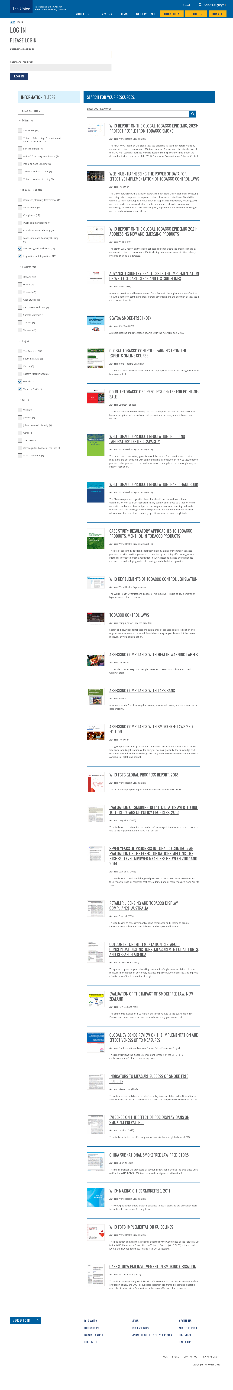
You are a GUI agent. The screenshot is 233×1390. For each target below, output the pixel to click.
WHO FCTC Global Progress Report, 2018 (143, 775)
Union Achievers (140, 1328)
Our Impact (185, 1335)
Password (21, 61)
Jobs (165, 1356)
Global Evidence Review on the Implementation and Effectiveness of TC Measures (153, 1037)
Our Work (105, 14)
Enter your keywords (99, 108)
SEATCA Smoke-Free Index (130, 318)
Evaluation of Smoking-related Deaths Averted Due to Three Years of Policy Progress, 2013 (153, 809)
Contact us (190, 1356)
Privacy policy (210, 1356)
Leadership (185, 1342)
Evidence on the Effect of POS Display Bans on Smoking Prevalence (149, 1119)
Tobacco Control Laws (129, 615)
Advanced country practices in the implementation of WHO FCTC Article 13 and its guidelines (154, 275)
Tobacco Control (93, 1335)
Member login (22, 1320)
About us (82, 14)
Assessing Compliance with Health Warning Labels (153, 654)
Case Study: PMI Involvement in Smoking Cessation (152, 1266)
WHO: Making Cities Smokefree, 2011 (139, 1191)
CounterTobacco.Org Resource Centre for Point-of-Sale (154, 394)
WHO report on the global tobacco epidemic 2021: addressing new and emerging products (153, 231)
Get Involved (145, 14)
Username (22, 48)
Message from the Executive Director (152, 1335)
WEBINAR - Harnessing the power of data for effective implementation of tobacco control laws (154, 176)
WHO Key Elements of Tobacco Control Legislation (153, 579)
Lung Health (90, 1342)
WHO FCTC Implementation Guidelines (141, 1227)
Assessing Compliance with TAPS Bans (142, 690)
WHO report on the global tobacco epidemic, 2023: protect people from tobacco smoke (153, 128)
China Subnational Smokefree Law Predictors (149, 1155)
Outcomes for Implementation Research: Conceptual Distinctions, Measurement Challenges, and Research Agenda (154, 949)
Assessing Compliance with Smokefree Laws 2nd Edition (151, 729)
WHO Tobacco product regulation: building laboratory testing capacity (147, 438)
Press (175, 1356)
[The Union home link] (38, 6)
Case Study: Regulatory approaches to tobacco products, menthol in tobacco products (150, 533)
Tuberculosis (91, 1328)
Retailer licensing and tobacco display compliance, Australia (143, 905)
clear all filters (31, 111)
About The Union (188, 1328)
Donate (217, 14)
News (124, 14)
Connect (195, 14)
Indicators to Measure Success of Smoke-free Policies (148, 1078)
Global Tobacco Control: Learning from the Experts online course (148, 353)
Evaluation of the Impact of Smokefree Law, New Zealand (151, 996)
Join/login (172, 14)
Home (12, 22)
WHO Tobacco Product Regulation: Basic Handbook (153, 484)
